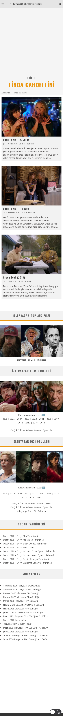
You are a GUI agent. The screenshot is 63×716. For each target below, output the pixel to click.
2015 (42, 422)
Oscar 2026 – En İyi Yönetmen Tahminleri (23, 539)
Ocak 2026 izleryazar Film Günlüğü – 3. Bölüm (25, 635)
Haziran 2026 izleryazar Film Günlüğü (21, 597)
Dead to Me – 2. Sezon (16, 140)
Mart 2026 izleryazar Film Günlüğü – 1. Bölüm (25, 627)
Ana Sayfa (6, 92)
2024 (19, 418)
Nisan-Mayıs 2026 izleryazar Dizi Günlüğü (23, 604)
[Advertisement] (31, 43)
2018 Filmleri (26, 281)
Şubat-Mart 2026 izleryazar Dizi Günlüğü (23, 612)
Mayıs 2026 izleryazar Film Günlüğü (20, 600)
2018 (20, 422)
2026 (4, 418)
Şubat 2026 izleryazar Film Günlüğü (20, 631)
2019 (56, 418)
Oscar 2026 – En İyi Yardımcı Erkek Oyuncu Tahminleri (29, 551)
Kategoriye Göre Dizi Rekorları (31, 511)
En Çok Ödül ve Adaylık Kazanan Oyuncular (31, 430)
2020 (48, 418)
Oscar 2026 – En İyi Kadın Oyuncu (19, 547)
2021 (41, 418)
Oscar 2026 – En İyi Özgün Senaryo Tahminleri (26, 559)
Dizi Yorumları (28, 143)
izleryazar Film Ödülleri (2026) (17, 623)
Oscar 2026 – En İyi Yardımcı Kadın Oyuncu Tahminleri (29, 555)
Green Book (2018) (14, 277)
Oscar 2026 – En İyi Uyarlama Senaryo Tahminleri (27, 562)
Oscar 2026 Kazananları (14, 620)
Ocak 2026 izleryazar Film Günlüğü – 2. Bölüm (25, 639)
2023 (26, 418)
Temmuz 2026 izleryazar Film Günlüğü (22, 589)
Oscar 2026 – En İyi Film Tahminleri (20, 536)
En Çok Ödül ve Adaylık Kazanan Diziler (31, 503)
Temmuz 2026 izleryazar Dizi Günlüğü (21, 585)
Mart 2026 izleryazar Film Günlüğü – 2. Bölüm (25, 616)
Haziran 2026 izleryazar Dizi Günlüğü (27, 3)
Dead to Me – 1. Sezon (16, 209)
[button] (55, 711)
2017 (27, 422)
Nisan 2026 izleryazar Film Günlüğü (20, 608)
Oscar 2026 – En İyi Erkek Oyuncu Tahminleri (25, 543)
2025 (12, 418)
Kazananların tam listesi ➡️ (31, 487)
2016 (35, 422)
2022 (34, 418)
